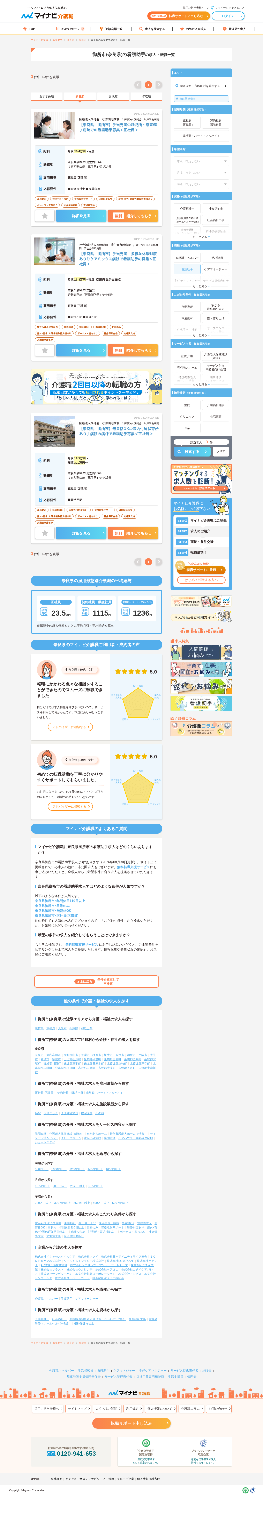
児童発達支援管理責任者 (84, 1376)
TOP (32, 29)
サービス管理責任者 (118, 1376)
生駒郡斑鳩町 (132, 1059)
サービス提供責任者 (184, 1370)
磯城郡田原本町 (94, 1063)
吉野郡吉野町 (86, 1068)
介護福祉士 (42, 1319)
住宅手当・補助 (109, 1223)
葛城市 (45, 1059)
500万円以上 (120, 1202)
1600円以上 (113, 1169)
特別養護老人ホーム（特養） (128, 1133)
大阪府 (62, 1028)
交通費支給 (53, 1236)
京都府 (50, 1028)
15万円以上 (42, 1186)
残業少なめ (78, 1231)
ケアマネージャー (86, 1298)
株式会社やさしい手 (79, 1269)
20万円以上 (60, 1186)
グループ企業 (125, 1479)
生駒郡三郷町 (112, 1059)
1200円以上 (77, 1169)
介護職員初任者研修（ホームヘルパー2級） (97, 1319)
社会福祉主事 (137, 1319)
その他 (99, 1113)
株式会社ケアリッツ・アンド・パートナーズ (99, 1265)
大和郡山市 (71, 1055)
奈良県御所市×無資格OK (53, 910)
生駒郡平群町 (92, 1059)
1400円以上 (95, 1169)
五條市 (119, 1055)
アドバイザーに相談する (69, 727)
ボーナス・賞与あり (133, 1231)
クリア (221, 451)
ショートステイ (45, 1142)
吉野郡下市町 (127, 1068)
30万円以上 (95, 1186)
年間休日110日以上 (71, 1227)
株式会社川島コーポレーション (95, 1273)
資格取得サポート (112, 1227)
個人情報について (160, 1408)
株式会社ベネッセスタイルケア (55, 1256)
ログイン (228, 16)
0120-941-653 (76, 1453)
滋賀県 (39, 1028)
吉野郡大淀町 (106, 1068)
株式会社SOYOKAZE (120, 1261)
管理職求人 (144, 1223)
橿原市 (96, 1055)
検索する (192, 452)
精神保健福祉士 (84, 1323)
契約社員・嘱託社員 (70, 1092)
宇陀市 (56, 1059)
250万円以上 (43, 1202)
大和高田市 (53, 1055)
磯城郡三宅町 (72, 1063)
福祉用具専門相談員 (150, 1376)
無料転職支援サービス (133, 867)
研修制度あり (135, 1227)
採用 (111, 1479)
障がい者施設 (92, 1138)
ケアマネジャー (124, 1370)
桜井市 (108, 1055)
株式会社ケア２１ (106, 1269)
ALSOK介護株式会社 (54, 1265)
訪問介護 (40, 1133)
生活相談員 (85, 1370)
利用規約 (132, 1408)
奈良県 (72, 669)
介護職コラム (190, 1408)
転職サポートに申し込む (177, 16)
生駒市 (142, 1055)
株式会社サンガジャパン (56, 1273)
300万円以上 (62, 1202)
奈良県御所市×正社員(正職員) (56, 915)
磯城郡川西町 (52, 1063)
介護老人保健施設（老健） (66, 1133)
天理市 (85, 1055)
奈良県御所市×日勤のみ (52, 906)
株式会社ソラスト (52, 1269)
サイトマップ (77, 1408)
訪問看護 (109, 1138)
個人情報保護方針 (148, 1479)
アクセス (71, 1479)
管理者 (191, 1376)
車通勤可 (70, 1223)
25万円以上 (77, 1186)
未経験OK (128, 1223)
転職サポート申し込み (131, 1423)
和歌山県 (86, 1028)
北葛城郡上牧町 (117, 1063)
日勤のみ (92, 1227)
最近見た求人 (237, 29)
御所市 (188, 98)
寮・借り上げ (87, 1223)
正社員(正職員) (44, 1092)
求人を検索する (155, 29)
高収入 (52, 1227)
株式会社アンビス (129, 1273)
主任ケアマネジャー (153, 1370)
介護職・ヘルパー (46, 1298)
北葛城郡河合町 (65, 1068)
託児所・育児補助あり (102, 1231)
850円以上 (41, 1169)
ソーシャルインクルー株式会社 (84, 1261)
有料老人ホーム (97, 1133)
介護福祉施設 (69, 1113)
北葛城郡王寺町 (140, 1063)
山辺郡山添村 (72, 1059)
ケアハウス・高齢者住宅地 (135, 1138)
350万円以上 (82, 1202)
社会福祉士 (59, 1319)
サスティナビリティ (92, 1479)
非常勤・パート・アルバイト (104, 1092)
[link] (46, 96)
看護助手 (66, 1298)
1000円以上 (59, 1169)
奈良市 (39, 1055)
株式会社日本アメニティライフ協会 (124, 1256)
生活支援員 (175, 1376)
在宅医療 (86, 1113)
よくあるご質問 (106, 1408)
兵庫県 (73, 1028)
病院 (38, 1113)
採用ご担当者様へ (46, 1408)
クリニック (51, 1113)
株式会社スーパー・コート (72, 1278)
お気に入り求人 (196, 29)
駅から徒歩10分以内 (48, 1223)
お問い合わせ (218, 1408)
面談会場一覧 (114, 29)
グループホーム (71, 1138)
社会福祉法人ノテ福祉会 (108, 1278)
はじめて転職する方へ (201, 580)
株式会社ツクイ (88, 1256)
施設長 (206, 1370)
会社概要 (56, 1479)
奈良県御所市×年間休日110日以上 (60, 901)
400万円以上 (101, 1202)
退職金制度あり (74, 1236)
